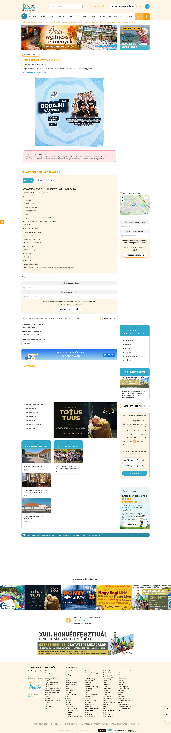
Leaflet (147, 214)
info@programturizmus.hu (72, 159)
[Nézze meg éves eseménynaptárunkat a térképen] (146, 16)
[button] (135, 204)
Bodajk (32, 65)
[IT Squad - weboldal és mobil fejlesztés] (132, 730)
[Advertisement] (69, 385)
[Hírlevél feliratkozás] (95, 6)
